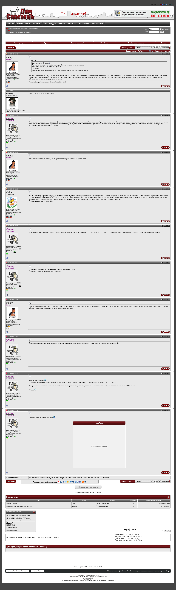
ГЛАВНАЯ (10, 24)
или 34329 (167, 262)
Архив (162, 571)
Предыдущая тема (82, 492)
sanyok (79, 478)
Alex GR (42, 478)
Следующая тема (94, 492)
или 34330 (167, 299)
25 (20, 138)
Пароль (146, 31)
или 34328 (167, 226)
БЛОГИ (27, 24)
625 (20, 212)
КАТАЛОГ (61, 24)
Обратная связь (112, 571)
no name (68, 478)
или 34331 (167, 336)
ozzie (74, 478)
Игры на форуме (11, 503)
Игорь (85, 478)
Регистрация (19, 43)
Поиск (163, 43)
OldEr (91, 578)
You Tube (99, 423)
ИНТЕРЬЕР (72, 24)
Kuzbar (56, 478)
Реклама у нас (88, 579)
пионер (96, 478)
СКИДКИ (52, 24)
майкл (90, 478)
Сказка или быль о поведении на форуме (19, 506)
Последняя (165, 47)
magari (62, 478)
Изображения (46, 43)
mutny (9, 57)
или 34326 (167, 189)
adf (30, 478)
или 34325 (167, 152)
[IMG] (8, 525)
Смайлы (8, 524)
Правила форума (11, 530)
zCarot (105, 576)
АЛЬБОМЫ (37, 24)
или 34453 (167, 373)
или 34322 (167, 54)
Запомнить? (165, 29)
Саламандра (104, 478)
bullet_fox (49, 478)
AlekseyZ (35, 478)
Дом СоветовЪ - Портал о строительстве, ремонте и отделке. (139, 571)
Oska (9, 192)
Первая (138, 47)
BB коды (8, 523)
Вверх (168, 571)
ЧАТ (45, 24)
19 (157, 47)
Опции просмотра (162, 51)
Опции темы (131, 51)
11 (154, 47)
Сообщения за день (136, 43)
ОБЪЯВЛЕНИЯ (84, 24)
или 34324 (167, 115)
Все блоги (104, 43)
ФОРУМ (20, 24)
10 (151, 47)
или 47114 (167, 410)
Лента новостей (77, 43)
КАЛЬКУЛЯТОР (97, 24)
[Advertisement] (88, 558)
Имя (145, 29)
